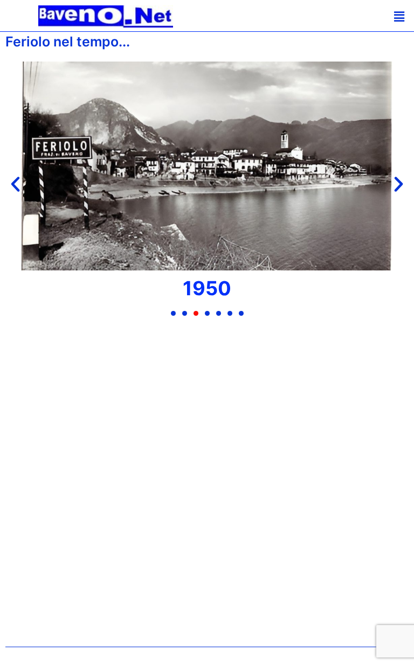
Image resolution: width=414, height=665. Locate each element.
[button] (385, 16)
